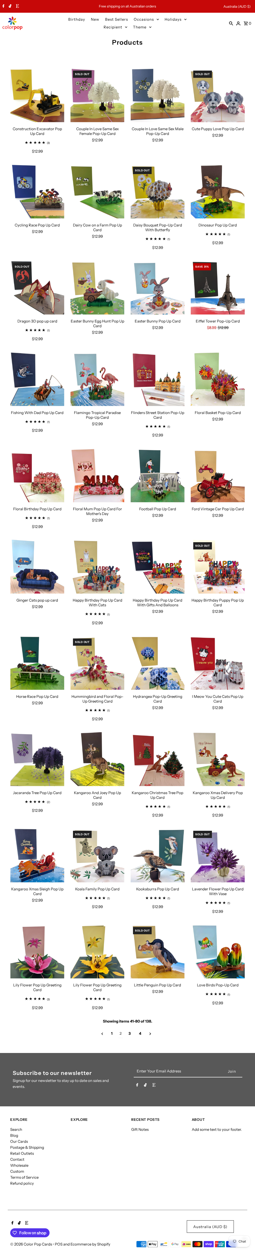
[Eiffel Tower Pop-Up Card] (218, 288)
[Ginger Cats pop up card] (37, 567)
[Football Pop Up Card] (157, 475)
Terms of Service (24, 1177)
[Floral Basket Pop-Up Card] (218, 379)
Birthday (76, 19)
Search (16, 1129)
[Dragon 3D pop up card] (37, 288)
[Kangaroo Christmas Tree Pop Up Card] (157, 759)
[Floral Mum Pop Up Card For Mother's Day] (97, 475)
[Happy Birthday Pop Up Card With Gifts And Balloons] (157, 567)
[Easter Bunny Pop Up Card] (157, 288)
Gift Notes (140, 1129)
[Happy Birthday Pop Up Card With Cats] (97, 567)
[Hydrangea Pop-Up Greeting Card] (157, 663)
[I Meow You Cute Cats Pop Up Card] (218, 663)
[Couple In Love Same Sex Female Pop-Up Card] (97, 95)
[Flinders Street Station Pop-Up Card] (157, 379)
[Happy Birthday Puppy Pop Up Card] (218, 567)
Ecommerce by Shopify (90, 1244)
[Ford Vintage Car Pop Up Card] (218, 475)
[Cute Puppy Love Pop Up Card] (218, 95)
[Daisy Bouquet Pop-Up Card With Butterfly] (157, 191)
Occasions (144, 19)
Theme (139, 27)
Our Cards (19, 1141)
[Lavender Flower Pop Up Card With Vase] (218, 855)
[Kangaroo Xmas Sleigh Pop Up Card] (37, 855)
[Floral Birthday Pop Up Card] (37, 475)
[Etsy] (17, 6)
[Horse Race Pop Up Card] (37, 663)
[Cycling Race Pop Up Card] (37, 191)
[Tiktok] (9, 6)
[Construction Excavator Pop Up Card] (37, 95)
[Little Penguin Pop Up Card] (157, 952)
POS (59, 1244)
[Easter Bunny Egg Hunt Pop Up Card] (97, 288)
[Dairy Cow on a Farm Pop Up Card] (97, 191)
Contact (17, 1159)
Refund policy (22, 1183)
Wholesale (19, 1165)
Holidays (173, 19)
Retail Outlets (22, 1153)
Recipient (113, 27)
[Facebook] (2, 6)
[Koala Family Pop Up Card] (97, 855)
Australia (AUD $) (237, 6)
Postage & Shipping (27, 1147)
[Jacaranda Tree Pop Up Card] (37, 759)
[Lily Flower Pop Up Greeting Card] (37, 952)
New (95, 19)
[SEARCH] (231, 23)
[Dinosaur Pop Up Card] (218, 191)
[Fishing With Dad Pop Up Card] (37, 379)
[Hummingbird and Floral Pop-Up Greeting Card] (97, 663)
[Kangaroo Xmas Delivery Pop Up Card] (218, 759)
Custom (17, 1171)
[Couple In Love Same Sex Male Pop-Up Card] (157, 95)
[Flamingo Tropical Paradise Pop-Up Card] (97, 379)
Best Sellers (116, 19)
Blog (14, 1135)
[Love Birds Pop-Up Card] (218, 952)
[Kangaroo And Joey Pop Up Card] (97, 759)
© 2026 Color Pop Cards (31, 1244)
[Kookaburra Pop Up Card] (157, 855)
